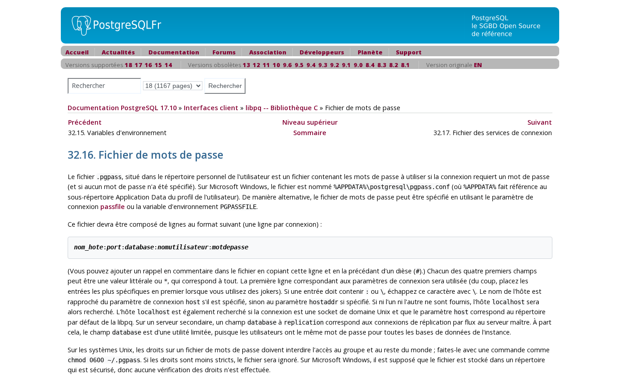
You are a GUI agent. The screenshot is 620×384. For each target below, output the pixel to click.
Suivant (539, 122)
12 (256, 65)
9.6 (287, 65)
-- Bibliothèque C (282, 107)
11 (266, 65)
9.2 (334, 65)
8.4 (369, 65)
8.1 (405, 65)
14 (168, 65)
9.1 (346, 65)
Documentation (173, 52)
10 (276, 65)
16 (148, 65)
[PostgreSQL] (113, 24)
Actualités (118, 52)
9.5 (299, 65)
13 (246, 65)
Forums (224, 52)
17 (138, 65)
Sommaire (309, 132)
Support (409, 52)
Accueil (77, 52)
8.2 (393, 65)
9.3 (322, 65)
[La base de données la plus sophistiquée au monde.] (511, 24)
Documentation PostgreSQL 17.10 (122, 107)
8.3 (381, 65)
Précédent (85, 122)
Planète (370, 52)
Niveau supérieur (310, 122)
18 (128, 65)
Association (267, 52)
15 (158, 65)
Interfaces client (211, 107)
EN (478, 65)
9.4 (310, 65)
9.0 (358, 65)
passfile (112, 206)
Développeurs (322, 52)
